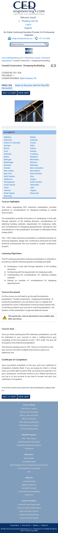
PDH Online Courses (29, 409)
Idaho (32, 145)
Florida (33, 143)
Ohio (32, 176)
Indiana (33, 148)
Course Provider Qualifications (29, 508)
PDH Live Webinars (29, 419)
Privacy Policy (14, 525)
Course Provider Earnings (29, 515)
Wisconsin (34, 193)
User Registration (29, 462)
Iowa (6, 151)
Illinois (6, 148)
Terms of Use (26, 525)
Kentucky (7, 154)
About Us (29, 478)
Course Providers (29, 501)
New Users (29, 455)
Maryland (34, 157)
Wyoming (8, 196)
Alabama (7, 137)
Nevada (7, 168)
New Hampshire (36, 168)
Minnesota (34, 159)
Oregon (33, 179)
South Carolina (36, 182)
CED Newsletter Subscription (29, 442)
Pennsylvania (9, 182)
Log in (28, 24)
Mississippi (8, 162)
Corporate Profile (29, 481)
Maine (6, 157)
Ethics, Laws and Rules (29, 415)
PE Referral (29, 449)
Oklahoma (8, 179)
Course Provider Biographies (29, 492)
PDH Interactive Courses (29, 426)
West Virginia (9, 193)
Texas (6, 187)
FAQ (29, 472)
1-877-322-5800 (44, 39)
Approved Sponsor (29, 485)
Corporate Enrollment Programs (29, 445)
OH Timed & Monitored (29, 429)
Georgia (7, 145)
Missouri (33, 162)
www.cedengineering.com (12, 58)
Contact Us (29, 495)
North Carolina (36, 173)
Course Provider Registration (29, 505)
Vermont (7, 190)
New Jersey (8, 171)
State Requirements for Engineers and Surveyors (29, 465)
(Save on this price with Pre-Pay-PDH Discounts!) (25, 86)
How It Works (29, 458)
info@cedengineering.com (22, 39)
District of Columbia (12, 143)
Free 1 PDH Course (29, 439)
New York (8, 173)
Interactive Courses (32, 58)
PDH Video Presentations (29, 422)
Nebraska (34, 165)
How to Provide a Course (29, 511)
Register (28, 28)
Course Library (29, 405)
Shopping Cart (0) (30, 21)
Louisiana (34, 154)
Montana (7, 165)
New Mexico (35, 171)
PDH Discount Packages (29, 412)
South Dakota (9, 185)
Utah (32, 187)
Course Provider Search (29, 518)
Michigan (7, 159)
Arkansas (8, 140)
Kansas (33, 151)
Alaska (33, 137)
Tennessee (34, 185)
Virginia (33, 190)
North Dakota (9, 176)
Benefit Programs (29, 435)
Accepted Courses (29, 488)
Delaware (34, 140)
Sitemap (35, 525)
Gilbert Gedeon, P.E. (28, 78)
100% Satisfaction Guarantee (29, 468)
